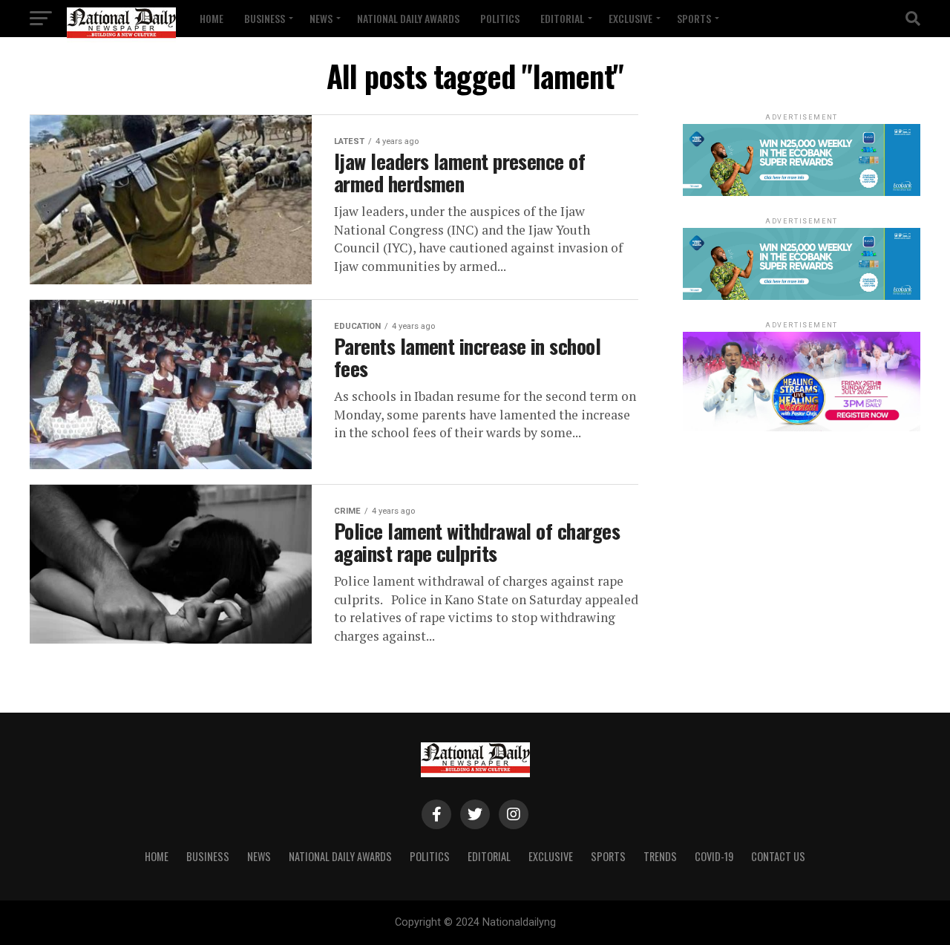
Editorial (562, 18)
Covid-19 (714, 856)
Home (211, 18)
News (320, 18)
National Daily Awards (408, 18)
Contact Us (778, 856)
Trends (660, 856)
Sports (694, 18)
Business (264, 18)
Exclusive (630, 18)
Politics (500, 18)
